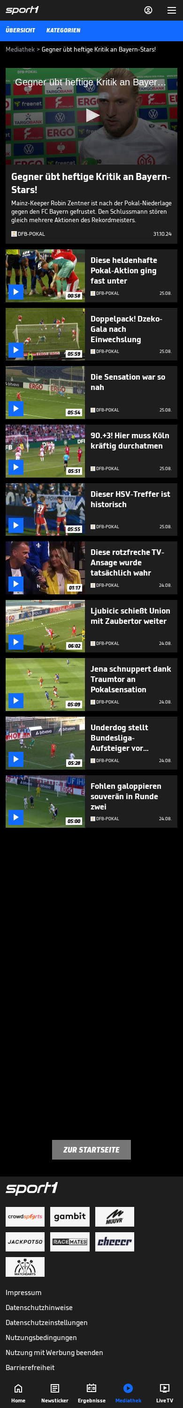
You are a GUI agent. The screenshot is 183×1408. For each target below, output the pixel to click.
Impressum (24, 1292)
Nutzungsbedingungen (41, 1337)
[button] (91, 115)
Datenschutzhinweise (39, 1307)
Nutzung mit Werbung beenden (54, 1352)
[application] (91, 116)
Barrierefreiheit (30, 1367)
